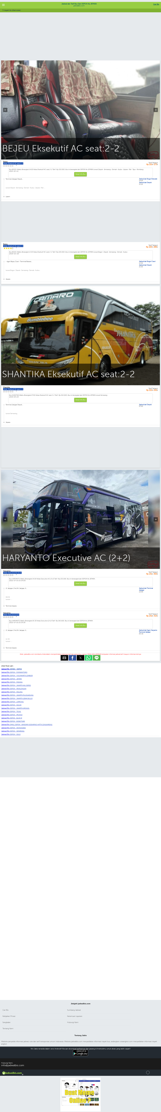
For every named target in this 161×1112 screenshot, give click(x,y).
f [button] (72, 656)
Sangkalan (6, 1022)
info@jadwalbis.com (12, 1065)
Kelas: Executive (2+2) (11, 615)
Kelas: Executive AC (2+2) (12, 573)
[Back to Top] (148, 1074)
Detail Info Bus (80, 174)
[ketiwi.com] (80, 1111)
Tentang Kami (8, 1028)
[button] (3, 5)
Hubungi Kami (72, 1022)
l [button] (96, 656)
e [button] (64, 656)
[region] (80, 40)
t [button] (80, 656)
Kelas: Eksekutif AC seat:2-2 (13, 389)
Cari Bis (156, 4)
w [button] (88, 656)
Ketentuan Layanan (74, 1016)
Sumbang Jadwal (74, 1010)
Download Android (80, 1057)
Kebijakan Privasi (9, 1016)
